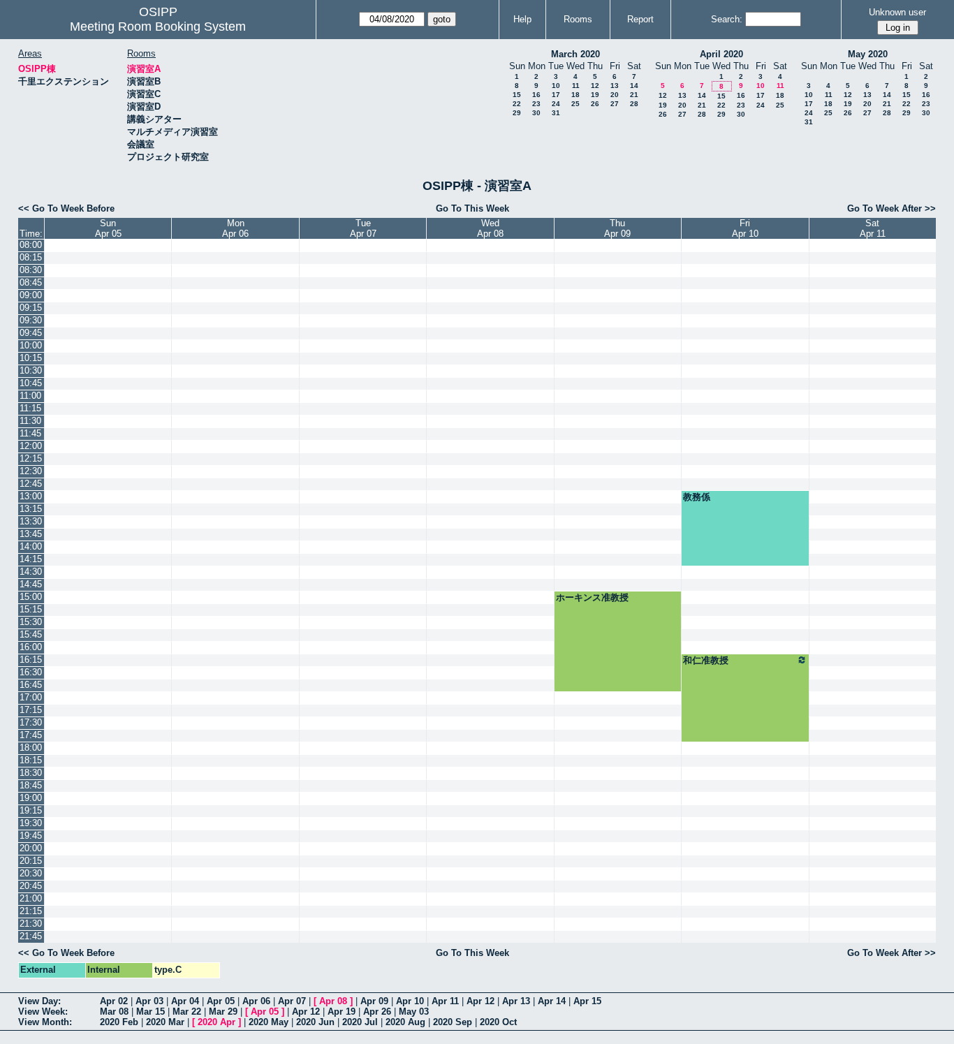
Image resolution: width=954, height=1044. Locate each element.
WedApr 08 (490, 228)
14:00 (31, 546)
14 (634, 85)
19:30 (31, 823)
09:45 (31, 333)
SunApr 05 (108, 228)
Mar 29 (223, 1011)
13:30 (31, 521)
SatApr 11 (873, 228)
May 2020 (868, 54)
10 (556, 85)
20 (614, 94)
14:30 (31, 571)
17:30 (31, 722)
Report (640, 19)
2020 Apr (216, 1022)
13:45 (31, 534)
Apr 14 (552, 1001)
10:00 (31, 345)
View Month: (45, 1022)
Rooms (578, 19)
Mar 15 (150, 1011)
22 (517, 104)
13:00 (31, 496)
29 (517, 113)
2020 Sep (452, 1022)
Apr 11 (445, 1001)
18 (575, 94)
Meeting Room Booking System (158, 27)
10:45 (31, 383)
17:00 (31, 697)
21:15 (31, 911)
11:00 (30, 395)
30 (536, 113)
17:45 (31, 735)
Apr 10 (410, 1001)
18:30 (31, 772)
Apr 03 (149, 1001)
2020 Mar (165, 1022)
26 (595, 104)
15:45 (31, 634)
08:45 (31, 282)
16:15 (31, 659)
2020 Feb (119, 1022)
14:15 (31, 559)
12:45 (31, 483)
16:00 (31, 647)
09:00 (31, 295)
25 (575, 104)
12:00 (31, 446)
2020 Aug (405, 1022)
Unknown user (897, 12)
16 (536, 94)
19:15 (31, 810)
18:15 (31, 760)
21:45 (31, 936)
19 (595, 94)
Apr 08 (333, 1001)
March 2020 (575, 54)
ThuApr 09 (617, 228)
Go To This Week (472, 208)
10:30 (31, 370)
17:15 (31, 710)
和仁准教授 (705, 660)
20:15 (31, 860)
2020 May (268, 1022)
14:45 (31, 584)
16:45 (31, 684)
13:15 (31, 508)
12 (595, 85)
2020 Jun (315, 1022)
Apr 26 (377, 1011)
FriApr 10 (745, 228)
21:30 (31, 923)
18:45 (31, 785)
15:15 (31, 609)
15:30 (31, 622)
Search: (726, 19)
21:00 (31, 898)
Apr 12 (480, 1001)
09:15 (31, 307)
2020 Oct (498, 1022)
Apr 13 (516, 1001)
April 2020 (721, 54)
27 (614, 104)
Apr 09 (374, 1001)
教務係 (696, 497)
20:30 (31, 873)
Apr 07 (292, 1001)
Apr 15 (587, 1001)
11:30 (30, 421)
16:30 (31, 672)
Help (522, 19)
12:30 (31, 471)
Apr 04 (185, 1001)
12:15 (31, 458)
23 (536, 104)
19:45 (31, 835)
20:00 (31, 848)
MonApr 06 (235, 228)
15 (517, 94)
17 (556, 94)
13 (614, 85)
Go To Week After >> (891, 208)
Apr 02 (114, 1001)
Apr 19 (341, 1011)
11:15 (30, 408)
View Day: (39, 1001)
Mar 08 (114, 1011)
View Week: (43, 1011)
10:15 (31, 358)
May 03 (414, 1011)
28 (634, 104)
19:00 (31, 798)
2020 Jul (360, 1022)
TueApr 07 (363, 228)
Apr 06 (256, 1001)
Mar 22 (187, 1011)
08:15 (31, 257)
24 (556, 104)
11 (576, 85)
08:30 (31, 270)
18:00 (31, 747)
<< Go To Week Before (66, 208)
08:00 (31, 245)
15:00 (31, 596)
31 (556, 113)
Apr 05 (221, 1001)
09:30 (31, 320)
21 (634, 94)
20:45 (31, 886)
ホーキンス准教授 (592, 597)
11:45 (30, 433)
